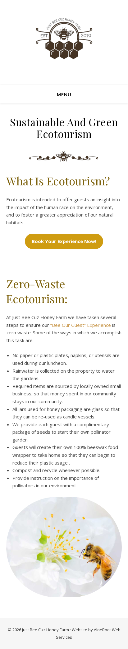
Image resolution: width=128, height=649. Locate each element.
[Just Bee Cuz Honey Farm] (64, 38)
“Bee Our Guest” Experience (80, 325)
